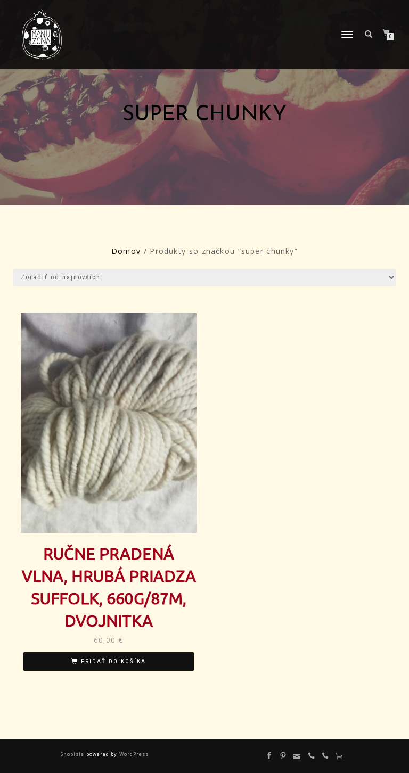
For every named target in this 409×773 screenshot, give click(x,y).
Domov (126, 251)
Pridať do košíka (113, 661)
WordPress (132, 754)
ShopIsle (73, 754)
